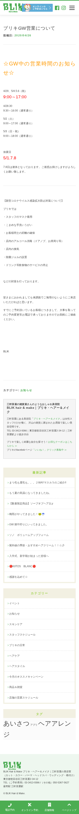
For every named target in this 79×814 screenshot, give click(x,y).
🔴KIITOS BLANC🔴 (22, 566)
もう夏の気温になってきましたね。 (30, 492)
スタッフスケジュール (22, 634)
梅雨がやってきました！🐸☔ (27, 514)
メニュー (72, 7)
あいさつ (16, 723)
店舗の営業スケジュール (23, 697)
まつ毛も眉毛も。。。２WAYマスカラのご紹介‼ (37, 482)
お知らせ (26, 390)
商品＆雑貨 (15, 687)
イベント (14, 603)
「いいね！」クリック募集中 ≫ (49, 449)
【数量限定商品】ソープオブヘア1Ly (31, 503)
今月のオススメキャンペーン (26, 676)
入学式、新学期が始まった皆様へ (29, 556)
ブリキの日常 (17, 645)
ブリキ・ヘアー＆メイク (46, 418)
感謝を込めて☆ (18, 576)
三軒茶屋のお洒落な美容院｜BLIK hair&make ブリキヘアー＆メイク (13, 7)
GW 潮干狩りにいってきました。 (28, 524)
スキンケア (15, 624)
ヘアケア (14, 655)
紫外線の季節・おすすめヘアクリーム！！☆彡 (37, 545)
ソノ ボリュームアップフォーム (29, 535)
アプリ (34, 724)
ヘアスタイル (17, 666)
